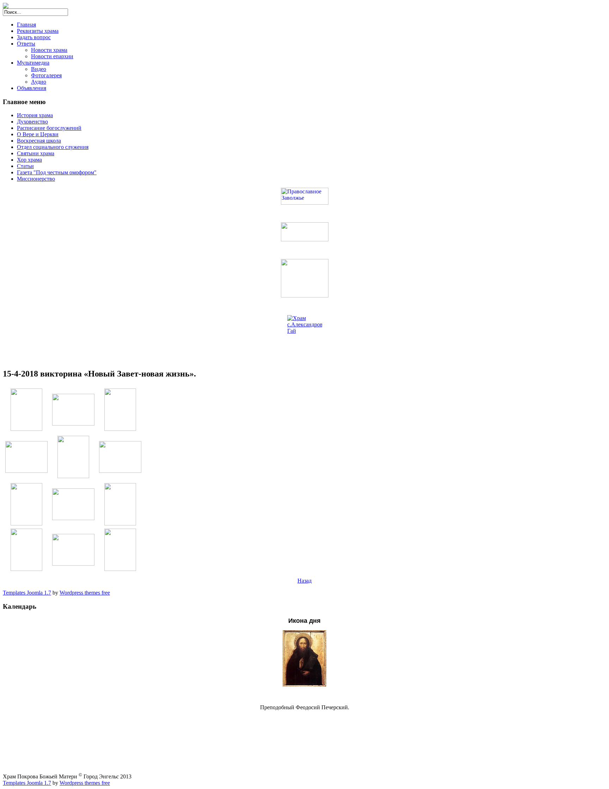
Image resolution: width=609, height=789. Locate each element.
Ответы (26, 44)
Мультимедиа (33, 63)
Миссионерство (36, 179)
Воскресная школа (39, 141)
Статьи (25, 166)
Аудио (38, 82)
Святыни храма (35, 153)
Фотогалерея (46, 75)
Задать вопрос (34, 37)
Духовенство (32, 122)
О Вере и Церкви (38, 134)
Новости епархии (52, 56)
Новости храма (49, 50)
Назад (304, 581)
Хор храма (29, 160)
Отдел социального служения (52, 147)
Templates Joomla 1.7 (27, 593)
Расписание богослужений (49, 128)
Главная (26, 25)
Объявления (31, 88)
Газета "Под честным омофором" (57, 172)
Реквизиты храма (38, 31)
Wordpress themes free (85, 593)
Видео (38, 69)
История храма (35, 115)
